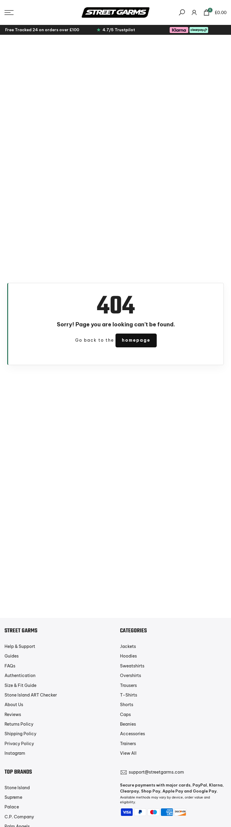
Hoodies (128, 656)
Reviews (13, 714)
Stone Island (17, 787)
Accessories (132, 733)
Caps (125, 714)
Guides (12, 656)
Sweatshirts (132, 666)
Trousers (128, 685)
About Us (14, 704)
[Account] (194, 12)
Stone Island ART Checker (31, 695)
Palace (12, 807)
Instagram (15, 753)
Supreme (13, 797)
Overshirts (130, 675)
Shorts (126, 704)
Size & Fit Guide (20, 685)
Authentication (20, 675)
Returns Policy (19, 724)
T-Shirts (128, 695)
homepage (136, 340)
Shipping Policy (20, 733)
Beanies (128, 724)
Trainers (128, 743)
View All (128, 753)
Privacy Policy (19, 743)
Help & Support (20, 646)
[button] (38, 12)
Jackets (128, 646)
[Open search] (182, 12)
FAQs (10, 666)
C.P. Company (19, 817)
